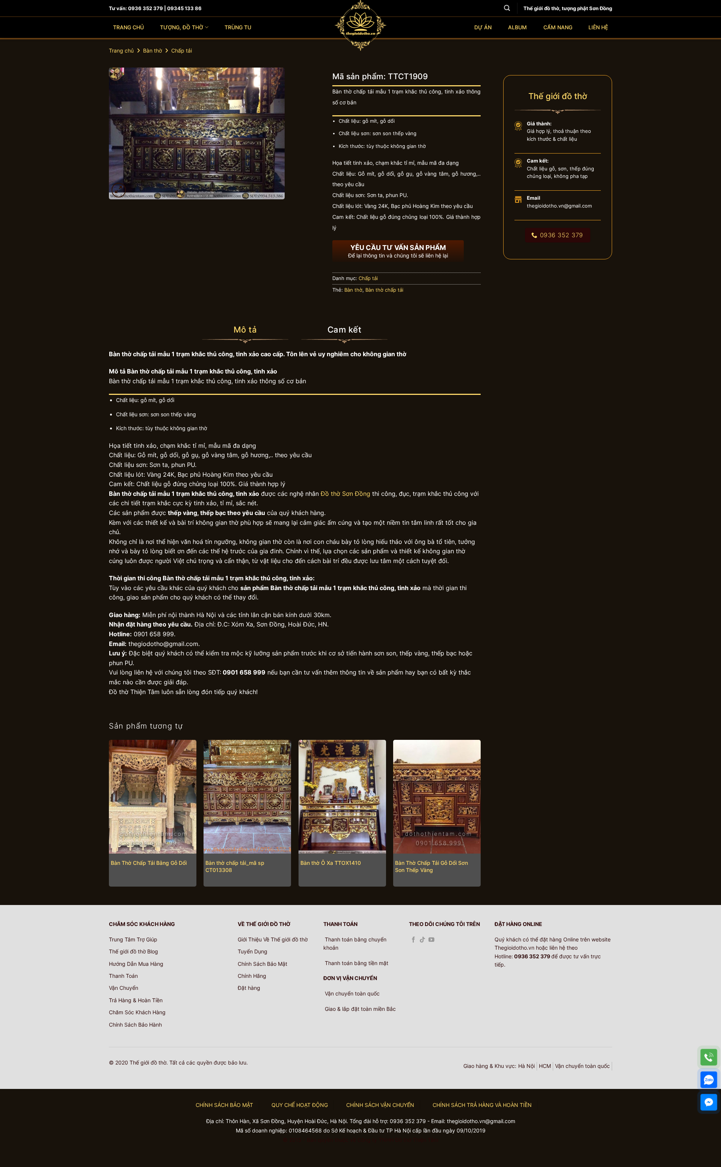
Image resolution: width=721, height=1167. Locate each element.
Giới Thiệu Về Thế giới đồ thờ (273, 939)
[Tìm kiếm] (507, 8)
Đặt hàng (249, 988)
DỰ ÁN (483, 27)
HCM (545, 1066)
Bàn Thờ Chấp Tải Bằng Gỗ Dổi (149, 863)
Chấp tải (181, 50)
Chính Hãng (252, 976)
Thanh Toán (123, 976)
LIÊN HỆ (598, 27)
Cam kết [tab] (344, 329)
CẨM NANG (557, 27)
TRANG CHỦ (128, 27)
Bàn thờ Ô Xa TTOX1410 (330, 863)
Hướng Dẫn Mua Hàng (136, 964)
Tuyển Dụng (252, 951)
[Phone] (708, 1057)
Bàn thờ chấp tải (384, 290)
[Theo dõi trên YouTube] (431, 940)
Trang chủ (121, 50)
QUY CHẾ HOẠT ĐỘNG (300, 1105)
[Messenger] (708, 1102)
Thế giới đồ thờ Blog (133, 951)
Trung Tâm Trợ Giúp (133, 939)
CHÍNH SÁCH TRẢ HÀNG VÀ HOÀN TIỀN (482, 1105)
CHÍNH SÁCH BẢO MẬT (224, 1105)
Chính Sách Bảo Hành (135, 1024)
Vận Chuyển (123, 988)
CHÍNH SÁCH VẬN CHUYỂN (380, 1105)
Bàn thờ (152, 50)
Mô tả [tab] (245, 329)
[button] (119, 190)
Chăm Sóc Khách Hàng (137, 1012)
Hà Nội (526, 1066)
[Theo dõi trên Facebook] (413, 940)
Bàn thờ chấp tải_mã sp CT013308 (234, 866)
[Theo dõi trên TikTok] (422, 940)
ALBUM (517, 27)
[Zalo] (708, 1079)
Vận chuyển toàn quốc (582, 1066)
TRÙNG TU (238, 27)
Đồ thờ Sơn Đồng (345, 493)
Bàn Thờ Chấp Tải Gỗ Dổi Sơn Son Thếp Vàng (431, 866)
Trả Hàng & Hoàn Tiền (136, 1000)
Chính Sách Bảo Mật (262, 964)
